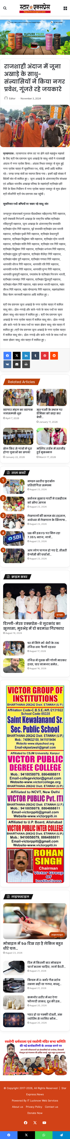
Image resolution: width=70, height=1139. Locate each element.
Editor (12, 98)
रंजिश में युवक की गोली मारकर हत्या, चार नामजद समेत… (46, 662)
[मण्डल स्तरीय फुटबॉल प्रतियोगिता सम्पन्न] (13, 486)
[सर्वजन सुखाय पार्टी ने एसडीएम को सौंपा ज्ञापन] (13, 504)
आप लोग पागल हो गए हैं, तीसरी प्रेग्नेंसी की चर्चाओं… (47, 552)
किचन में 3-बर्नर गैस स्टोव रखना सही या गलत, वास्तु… (44, 982)
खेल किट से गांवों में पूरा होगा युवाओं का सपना (17, 450)
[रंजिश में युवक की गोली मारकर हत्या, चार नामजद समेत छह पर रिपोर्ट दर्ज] (13, 665)
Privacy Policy (34, 1106)
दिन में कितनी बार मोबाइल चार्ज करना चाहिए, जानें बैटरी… (46, 965)
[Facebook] (7, 356)
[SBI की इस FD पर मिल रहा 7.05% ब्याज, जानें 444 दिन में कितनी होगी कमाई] (13, 538)
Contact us (51, 1106)
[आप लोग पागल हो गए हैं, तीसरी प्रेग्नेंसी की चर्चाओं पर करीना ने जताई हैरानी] (13, 556)
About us (17, 1106)
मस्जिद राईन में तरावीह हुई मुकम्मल (51, 450)
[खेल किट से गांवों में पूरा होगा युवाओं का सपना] (18, 436)
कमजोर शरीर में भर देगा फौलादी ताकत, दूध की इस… (44, 999)
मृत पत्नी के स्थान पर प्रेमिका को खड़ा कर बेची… (49, 413)
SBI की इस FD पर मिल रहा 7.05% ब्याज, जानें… (43, 535)
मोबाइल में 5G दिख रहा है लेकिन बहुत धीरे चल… (33, 946)
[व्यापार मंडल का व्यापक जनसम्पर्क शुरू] (18, 397)
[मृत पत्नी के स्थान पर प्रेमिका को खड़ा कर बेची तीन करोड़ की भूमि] (52, 397)
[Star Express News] (35, 8)
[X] (17, 356)
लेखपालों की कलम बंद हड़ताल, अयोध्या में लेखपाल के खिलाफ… (47, 518)
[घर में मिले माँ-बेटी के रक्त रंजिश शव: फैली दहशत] (13, 648)
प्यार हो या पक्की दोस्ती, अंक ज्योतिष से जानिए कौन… (44, 1017)
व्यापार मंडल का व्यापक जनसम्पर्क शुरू (18, 411)
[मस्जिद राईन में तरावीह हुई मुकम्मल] (52, 436)
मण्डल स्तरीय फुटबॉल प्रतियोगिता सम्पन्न (41, 483)
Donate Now (35, 1113)
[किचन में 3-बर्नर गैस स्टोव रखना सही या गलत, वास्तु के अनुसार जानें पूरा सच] (13, 985)
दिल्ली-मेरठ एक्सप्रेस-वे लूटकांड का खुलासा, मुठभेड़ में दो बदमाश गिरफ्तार (33, 626)
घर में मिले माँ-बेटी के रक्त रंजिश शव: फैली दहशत (43, 645)
